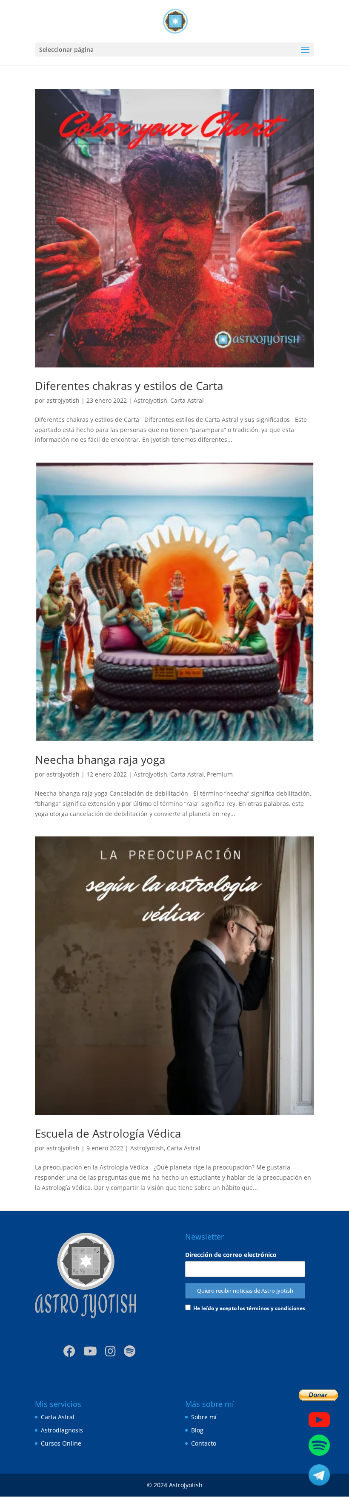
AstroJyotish (150, 400)
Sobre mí (204, 1417)
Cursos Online (61, 1443)
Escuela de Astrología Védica (108, 1133)
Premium (220, 774)
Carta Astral (187, 400)
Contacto (203, 1443)
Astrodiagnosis (62, 1430)
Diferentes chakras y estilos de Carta (129, 385)
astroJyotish (63, 400)
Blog (197, 1430)
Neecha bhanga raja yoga (100, 759)
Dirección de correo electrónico (231, 1255)
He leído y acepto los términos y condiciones (249, 1308)
